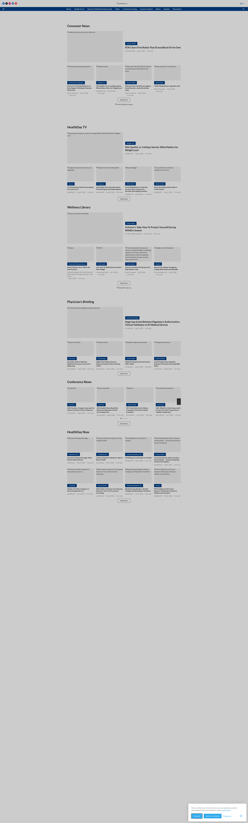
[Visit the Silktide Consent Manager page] (241, 816)
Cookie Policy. (226, 810)
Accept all (197, 816)
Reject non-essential (212, 816)
